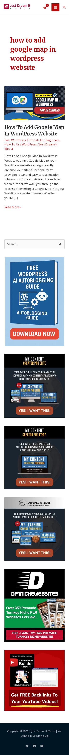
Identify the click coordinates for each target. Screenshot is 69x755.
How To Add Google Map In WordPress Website (34, 130)
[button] (64, 7)
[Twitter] (27, 745)
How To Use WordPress (20, 144)
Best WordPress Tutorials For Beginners (31, 140)
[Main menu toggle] (55, 7)
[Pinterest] (34, 745)
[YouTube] (41, 745)
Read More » (12, 207)
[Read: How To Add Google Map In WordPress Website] (34, 103)
